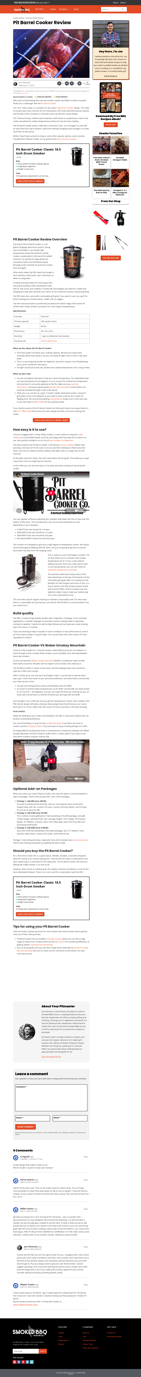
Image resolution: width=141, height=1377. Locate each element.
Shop (76, 9)
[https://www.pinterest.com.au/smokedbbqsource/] (23, 1362)
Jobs (84, 1337)
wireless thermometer (59, 387)
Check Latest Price (49, 341)
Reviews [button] (63, 9)
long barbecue (56, 399)
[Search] (123, 9)
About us (86, 1333)
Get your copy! (31, 2)
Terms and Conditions (90, 1348)
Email (57, 1117)
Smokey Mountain (53, 723)
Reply (86, 1157)
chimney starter (81, 840)
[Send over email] (67, 83)
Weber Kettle (38, 402)
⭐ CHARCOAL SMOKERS (43, 97)
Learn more (24, 93)
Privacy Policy (88, 1344)
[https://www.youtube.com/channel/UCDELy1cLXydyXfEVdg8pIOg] (14, 1362)
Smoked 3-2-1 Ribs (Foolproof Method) (120, 192)
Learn (53, 9)
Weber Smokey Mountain (42, 660)
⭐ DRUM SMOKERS (60, 97)
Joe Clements (24, 82)
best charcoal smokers (66, 139)
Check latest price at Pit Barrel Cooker (51, 420)
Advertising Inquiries (114, 1337)
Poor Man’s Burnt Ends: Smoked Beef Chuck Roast (102, 160)
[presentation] (102, 145)
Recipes (39, 9)
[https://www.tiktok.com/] (32, 1362)
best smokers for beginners (61, 440)
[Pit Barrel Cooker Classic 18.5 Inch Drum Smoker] (77, 165)
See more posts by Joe (51, 1056)
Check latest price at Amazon (30, 181)
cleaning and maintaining (41, 944)
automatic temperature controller (62, 570)
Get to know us (110, 76)
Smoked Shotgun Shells (120, 158)
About (115, 2)
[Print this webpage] (79, 83)
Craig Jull (24, 1156)
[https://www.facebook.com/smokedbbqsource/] (19, 1362)
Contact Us (111, 1333)
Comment (21, 1087)
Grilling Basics (63, 1340)
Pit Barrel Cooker (48, 103)
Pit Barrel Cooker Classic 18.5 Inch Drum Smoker (38, 151)
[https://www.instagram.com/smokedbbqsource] (27, 1362)
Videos (123, 2)
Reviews (61, 1344)
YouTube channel (54, 939)
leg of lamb (60, 941)
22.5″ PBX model (24, 411)
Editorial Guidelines (89, 1340)
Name (19, 1117)
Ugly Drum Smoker (65, 108)
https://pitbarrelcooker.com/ (25, 1304)
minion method (67, 445)
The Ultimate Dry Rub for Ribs (102, 191)
